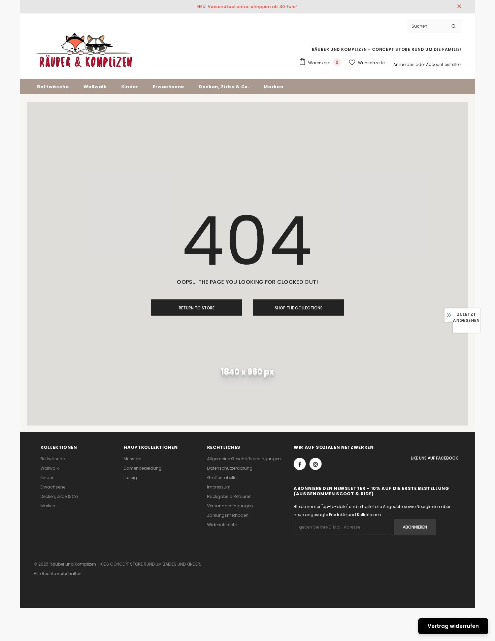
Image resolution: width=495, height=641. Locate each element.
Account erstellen (443, 64)
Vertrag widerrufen (453, 626)
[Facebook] (300, 464)
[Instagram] (315, 464)
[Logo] (84, 50)
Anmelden (404, 64)
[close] (459, 6)
